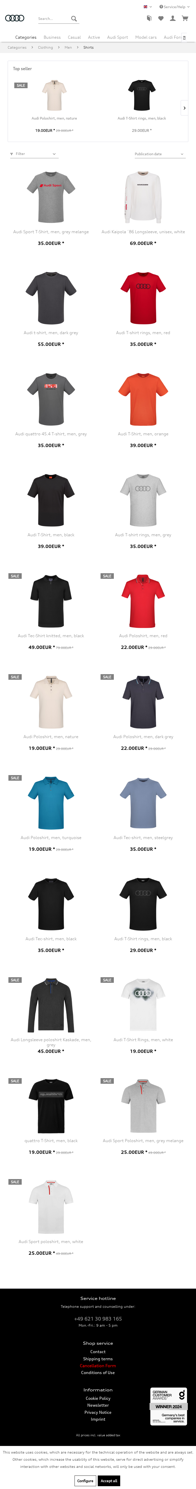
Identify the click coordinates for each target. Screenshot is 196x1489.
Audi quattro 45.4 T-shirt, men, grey (51, 433)
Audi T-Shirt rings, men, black (142, 118)
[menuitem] (58, 19)
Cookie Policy (98, 1398)
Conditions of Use (98, 1372)
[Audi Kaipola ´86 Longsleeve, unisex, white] (143, 197)
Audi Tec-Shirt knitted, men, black (51, 635)
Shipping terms (98, 1358)
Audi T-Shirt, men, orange (143, 433)
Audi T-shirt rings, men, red (143, 332)
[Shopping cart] (185, 19)
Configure (85, 1481)
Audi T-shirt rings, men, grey (143, 534)
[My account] (173, 19)
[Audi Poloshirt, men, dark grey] (143, 702)
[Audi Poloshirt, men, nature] (54, 95)
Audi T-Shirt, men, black (51, 534)
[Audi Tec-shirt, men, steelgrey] (143, 803)
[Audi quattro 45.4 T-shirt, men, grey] (51, 399)
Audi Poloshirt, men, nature (54, 118)
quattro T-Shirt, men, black (51, 1140)
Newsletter (98, 1405)
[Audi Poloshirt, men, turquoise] (51, 803)
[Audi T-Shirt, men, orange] (143, 399)
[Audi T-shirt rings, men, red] (143, 298)
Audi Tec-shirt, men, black (51, 938)
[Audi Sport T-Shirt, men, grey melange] (51, 197)
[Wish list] (161, 19)
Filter (20, 153)
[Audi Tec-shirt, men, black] (51, 904)
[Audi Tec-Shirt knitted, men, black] (51, 601)
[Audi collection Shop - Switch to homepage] (14, 21)
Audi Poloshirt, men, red (143, 635)
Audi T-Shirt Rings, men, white (143, 1039)
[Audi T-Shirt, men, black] (51, 500)
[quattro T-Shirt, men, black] (51, 1106)
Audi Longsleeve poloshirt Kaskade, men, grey (51, 1042)
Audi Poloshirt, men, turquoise (51, 837)
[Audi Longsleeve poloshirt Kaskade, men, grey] (51, 1005)
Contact (98, 1351)
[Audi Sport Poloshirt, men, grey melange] (143, 1106)
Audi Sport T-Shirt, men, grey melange (51, 231)
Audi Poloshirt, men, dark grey (143, 736)
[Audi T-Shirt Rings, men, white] (143, 1005)
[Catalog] (148, 19)
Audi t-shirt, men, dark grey (51, 332)
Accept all (109, 1481)
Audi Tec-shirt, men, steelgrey (143, 837)
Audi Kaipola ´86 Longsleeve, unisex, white (143, 231)
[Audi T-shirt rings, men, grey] (143, 500)
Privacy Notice (98, 1412)
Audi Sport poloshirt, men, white (51, 1241)
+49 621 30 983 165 (98, 1319)
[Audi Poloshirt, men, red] (143, 601)
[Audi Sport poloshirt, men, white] (51, 1207)
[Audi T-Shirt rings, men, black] (142, 95)
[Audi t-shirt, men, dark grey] (51, 298)
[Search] (74, 19)
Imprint (98, 1419)
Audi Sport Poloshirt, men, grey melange (143, 1140)
